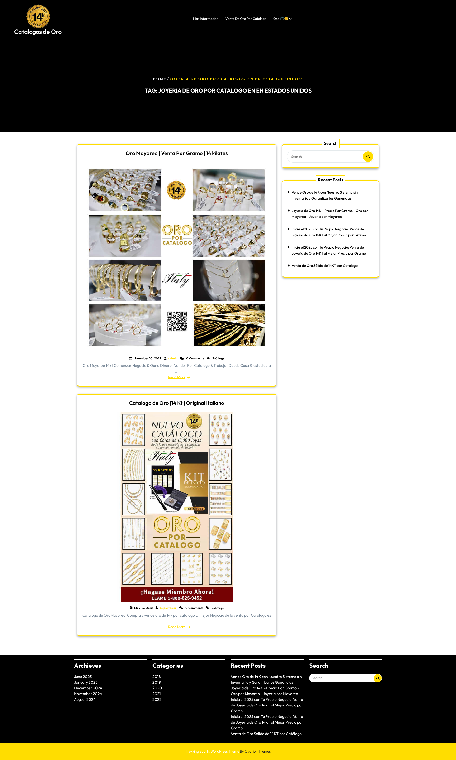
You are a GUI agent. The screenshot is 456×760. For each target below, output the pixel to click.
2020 (157, 688)
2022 (157, 699)
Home (159, 79)
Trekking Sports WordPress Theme (228, 751)
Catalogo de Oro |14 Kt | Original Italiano (176, 403)
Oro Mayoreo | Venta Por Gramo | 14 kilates (177, 153)
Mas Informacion (205, 18)
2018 (156, 676)
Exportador (168, 608)
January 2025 (86, 682)
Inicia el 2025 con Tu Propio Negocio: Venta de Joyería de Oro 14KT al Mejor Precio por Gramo (267, 705)
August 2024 (85, 699)
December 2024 (88, 688)
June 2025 (83, 676)
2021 (156, 693)
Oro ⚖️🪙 (280, 18)
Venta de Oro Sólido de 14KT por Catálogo (325, 265)
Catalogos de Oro (38, 31)
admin (172, 358)
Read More (176, 377)
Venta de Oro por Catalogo (245, 18)
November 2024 (88, 693)
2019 (156, 682)
